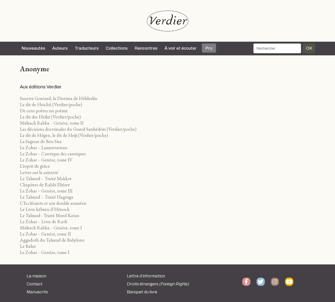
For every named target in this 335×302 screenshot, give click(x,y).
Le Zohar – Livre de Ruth (43, 221)
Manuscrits (37, 292)
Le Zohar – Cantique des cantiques (53, 154)
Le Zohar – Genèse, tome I (44, 252)
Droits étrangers (158, 284)
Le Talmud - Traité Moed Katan (49, 215)
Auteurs (60, 48)
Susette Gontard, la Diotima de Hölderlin (58, 98)
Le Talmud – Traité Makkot (46, 178)
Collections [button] (117, 48)
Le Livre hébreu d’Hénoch (45, 209)
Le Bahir (28, 246)
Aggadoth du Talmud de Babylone (52, 240)
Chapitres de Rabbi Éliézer (45, 185)
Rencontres (146, 48)
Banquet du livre (142, 292)
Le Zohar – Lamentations (43, 147)
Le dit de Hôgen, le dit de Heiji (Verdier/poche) (64, 135)
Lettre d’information (146, 276)
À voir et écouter (181, 48)
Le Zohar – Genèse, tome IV (46, 160)
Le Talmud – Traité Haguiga (46, 197)
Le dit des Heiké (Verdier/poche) (50, 117)
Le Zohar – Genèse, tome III (46, 191)
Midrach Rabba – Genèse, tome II (51, 123)
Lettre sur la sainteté (39, 172)
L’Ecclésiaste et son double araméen (53, 203)
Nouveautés (33, 48)
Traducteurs (87, 48)
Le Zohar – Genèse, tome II (45, 234)
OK (309, 48)
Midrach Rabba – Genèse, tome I (51, 228)
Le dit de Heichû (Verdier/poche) (51, 104)
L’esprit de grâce (35, 166)
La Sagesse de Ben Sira (41, 141)
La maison (36, 276)
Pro (209, 48)
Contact (34, 284)
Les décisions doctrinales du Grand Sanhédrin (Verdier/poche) (78, 129)
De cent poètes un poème (44, 110)
